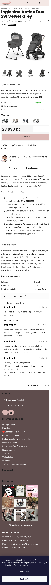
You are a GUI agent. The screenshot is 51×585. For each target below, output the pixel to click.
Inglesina (12, 24)
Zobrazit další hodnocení (38, 385)
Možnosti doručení (9, 106)
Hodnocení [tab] (34, 168)
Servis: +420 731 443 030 (14, 547)
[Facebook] (5, 412)
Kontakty (6, 428)
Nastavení (24, 571)
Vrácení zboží (7, 453)
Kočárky (37, 282)
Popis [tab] (13, 168)
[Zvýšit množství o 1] (47, 129)
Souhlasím (24, 579)
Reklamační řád (8, 450)
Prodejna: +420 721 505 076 (15, 540)
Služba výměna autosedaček (14, 464)
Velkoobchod (7, 457)
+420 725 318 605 (16, 405)
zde (26, 565)
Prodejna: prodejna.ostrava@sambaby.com (20, 544)
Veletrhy (6, 461)
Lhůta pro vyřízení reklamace (14, 446)
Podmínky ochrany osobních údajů (16, 439)
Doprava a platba (9, 442)
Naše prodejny (8, 424)
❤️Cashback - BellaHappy (13, 431)
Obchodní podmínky (10, 435)
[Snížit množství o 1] (35, 129)
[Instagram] (11, 412)
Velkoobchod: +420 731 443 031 (16, 537)
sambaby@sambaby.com (18, 400)
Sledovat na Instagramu (22, 525)
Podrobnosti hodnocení (39, 21)
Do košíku (25, 136)
